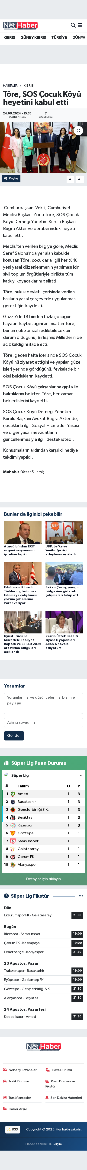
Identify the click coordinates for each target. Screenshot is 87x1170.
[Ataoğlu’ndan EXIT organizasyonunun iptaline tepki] (23, 532)
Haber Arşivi (18, 1109)
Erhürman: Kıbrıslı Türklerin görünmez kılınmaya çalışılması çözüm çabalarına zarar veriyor (20, 595)
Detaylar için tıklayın (43, 879)
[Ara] (73, 26)
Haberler (10, 85)
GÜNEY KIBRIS (33, 38)
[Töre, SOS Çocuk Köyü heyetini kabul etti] (43, 147)
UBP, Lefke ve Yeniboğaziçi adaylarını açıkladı (60, 550)
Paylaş (14, 178)
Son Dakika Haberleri (66, 1097)
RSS (15, 1129)
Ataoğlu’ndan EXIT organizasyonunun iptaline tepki (19, 550)
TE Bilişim (55, 1144)
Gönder (14, 736)
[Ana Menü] (80, 26)
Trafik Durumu (18, 1081)
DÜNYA (78, 38)
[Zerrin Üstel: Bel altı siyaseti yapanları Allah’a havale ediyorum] (64, 622)
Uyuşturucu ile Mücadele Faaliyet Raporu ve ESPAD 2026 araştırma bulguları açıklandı (22, 644)
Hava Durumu (62, 1070)
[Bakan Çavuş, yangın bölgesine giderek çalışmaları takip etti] (64, 573)
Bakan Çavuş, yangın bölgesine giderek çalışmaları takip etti (62, 591)
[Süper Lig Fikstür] (81, 896)
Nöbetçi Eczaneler (23, 1070)
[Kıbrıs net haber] (20, 25)
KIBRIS (9, 38)
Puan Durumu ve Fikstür (60, 1084)
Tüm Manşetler (19, 1097)
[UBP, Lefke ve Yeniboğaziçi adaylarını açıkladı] (64, 532)
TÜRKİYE (59, 38)
